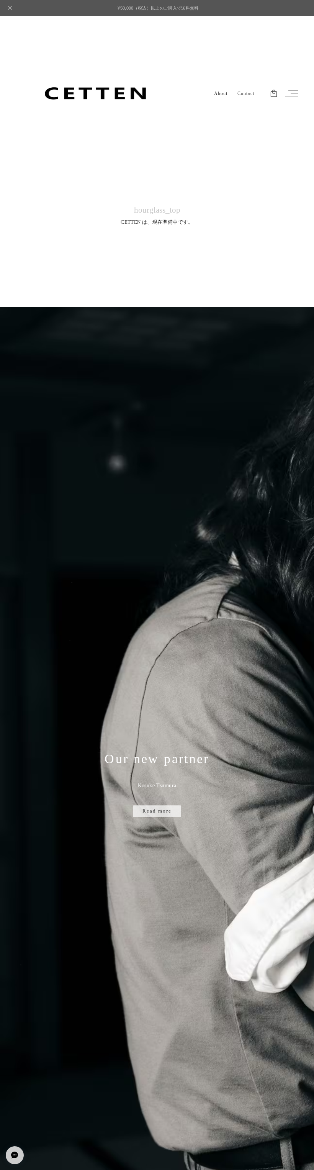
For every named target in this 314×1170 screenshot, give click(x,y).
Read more (157, 811)
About (221, 93)
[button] (290, 94)
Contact (245, 93)
